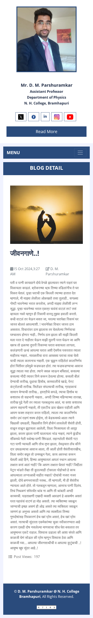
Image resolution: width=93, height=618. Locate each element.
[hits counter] (46, 607)
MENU (13, 152)
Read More (46, 131)
